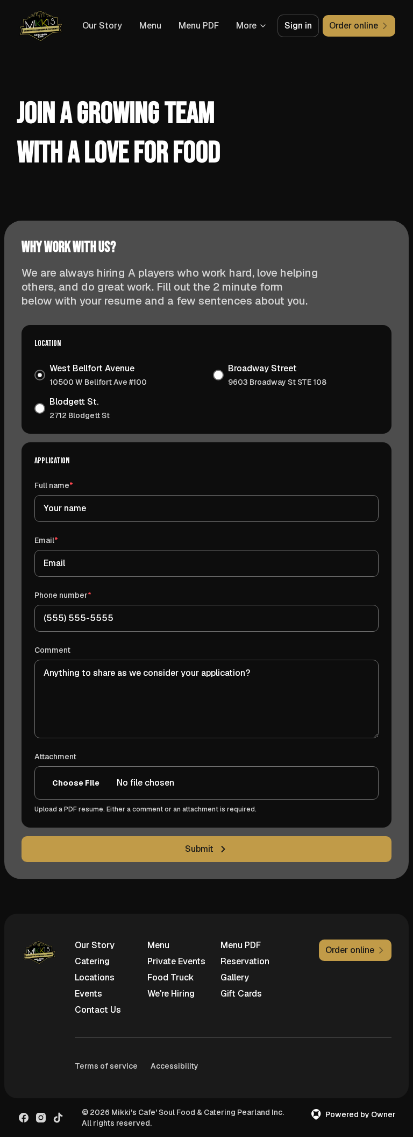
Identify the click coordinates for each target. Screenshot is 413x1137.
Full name (69, 485)
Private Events (176, 961)
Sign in (298, 25)
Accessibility (174, 1066)
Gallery (234, 977)
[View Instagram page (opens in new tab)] (40, 1117)
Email (61, 540)
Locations (95, 977)
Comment (52, 650)
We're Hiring (171, 993)
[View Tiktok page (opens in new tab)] (58, 1117)
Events (88, 993)
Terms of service (106, 1066)
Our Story (102, 25)
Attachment (55, 756)
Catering (92, 961)
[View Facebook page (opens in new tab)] (23, 1117)
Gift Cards (241, 993)
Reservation (244, 961)
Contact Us (98, 1009)
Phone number (78, 595)
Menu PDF (199, 25)
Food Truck (170, 977)
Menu (150, 25)
